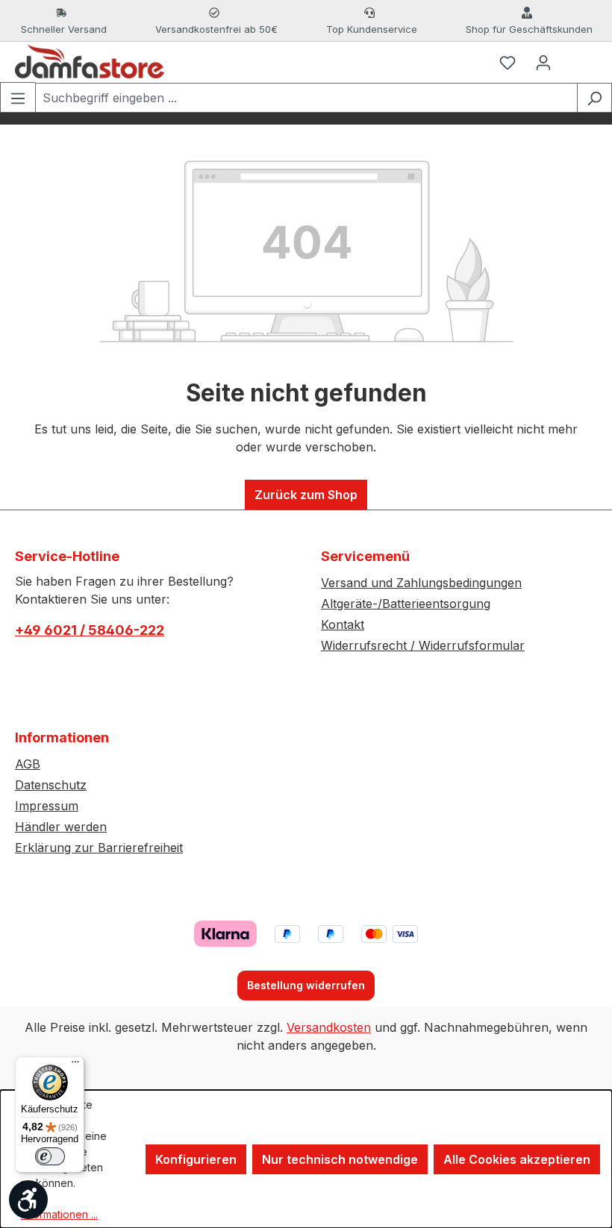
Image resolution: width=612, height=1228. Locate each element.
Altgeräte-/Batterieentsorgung (405, 603)
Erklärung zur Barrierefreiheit (99, 847)
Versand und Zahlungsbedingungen (421, 582)
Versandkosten (329, 1027)
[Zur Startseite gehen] (89, 62)
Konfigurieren (196, 1159)
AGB (27, 763)
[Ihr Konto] (543, 62)
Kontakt (342, 624)
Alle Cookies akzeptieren (516, 1159)
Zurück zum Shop (306, 494)
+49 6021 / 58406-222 (89, 630)
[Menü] (17, 97)
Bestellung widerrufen (306, 985)
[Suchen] (594, 98)
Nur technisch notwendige (340, 1159)
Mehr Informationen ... (59, 1206)
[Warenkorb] (579, 62)
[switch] (50, 1156)
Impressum (46, 805)
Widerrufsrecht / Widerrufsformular (423, 645)
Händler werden (61, 826)
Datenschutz (51, 784)
